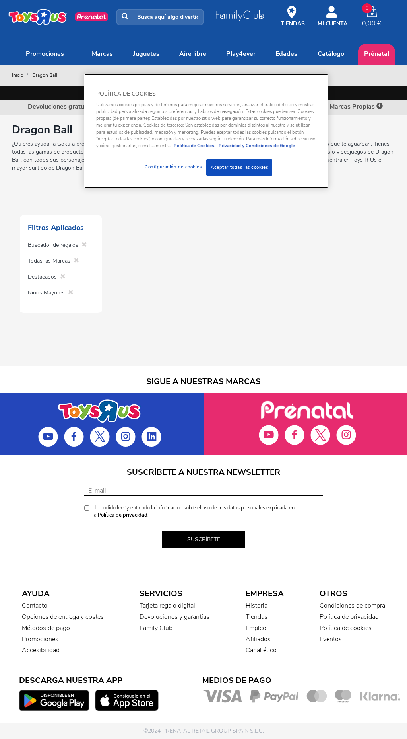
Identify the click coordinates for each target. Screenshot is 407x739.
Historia (256, 605)
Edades (286, 53)
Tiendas (256, 616)
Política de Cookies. (194, 145)
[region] (206, 131)
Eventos (331, 639)
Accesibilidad (41, 650)
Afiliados (258, 639)
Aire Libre (192, 53)
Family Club (156, 628)
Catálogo (331, 53)
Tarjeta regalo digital (167, 605)
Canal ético (261, 650)
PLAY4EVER (241, 53)
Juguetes (146, 53)
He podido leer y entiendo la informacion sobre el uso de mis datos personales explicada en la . (194, 511)
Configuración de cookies (173, 167)
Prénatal (376, 53)
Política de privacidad (122, 515)
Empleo (256, 628)
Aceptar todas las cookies (239, 167)
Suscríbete (203, 539)
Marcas (102, 53)
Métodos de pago (46, 628)
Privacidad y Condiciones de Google (256, 145)
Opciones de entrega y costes (63, 616)
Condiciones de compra (352, 605)
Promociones (45, 53)
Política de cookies (346, 628)
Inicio (17, 75)
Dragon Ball (44, 75)
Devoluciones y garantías (174, 616)
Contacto (34, 605)
